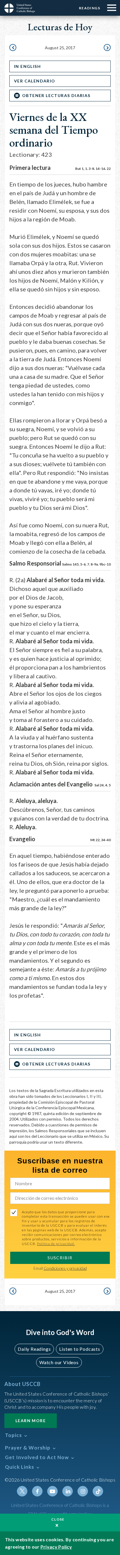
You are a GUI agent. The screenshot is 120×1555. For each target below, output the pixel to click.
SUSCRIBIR (60, 1257)
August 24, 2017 (13, 48)
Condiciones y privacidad (65, 1268)
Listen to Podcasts (79, 1349)
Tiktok (98, 1491)
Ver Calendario (34, 80)
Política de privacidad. (56, 1243)
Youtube (52, 1491)
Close (58, 1519)
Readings (89, 8)
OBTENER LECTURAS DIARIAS (56, 95)
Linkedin (67, 1491)
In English (27, 66)
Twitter (22, 1491)
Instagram (82, 1491)
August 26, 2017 (107, 48)
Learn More (30, 1420)
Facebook (37, 1491)
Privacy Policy (56, 1546)
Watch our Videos (59, 1362)
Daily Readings (34, 1349)
